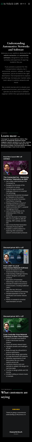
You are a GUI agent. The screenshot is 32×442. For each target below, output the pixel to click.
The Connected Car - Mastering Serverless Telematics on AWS (16, 178)
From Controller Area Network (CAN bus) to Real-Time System (15, 335)
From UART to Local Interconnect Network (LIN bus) (15, 267)
